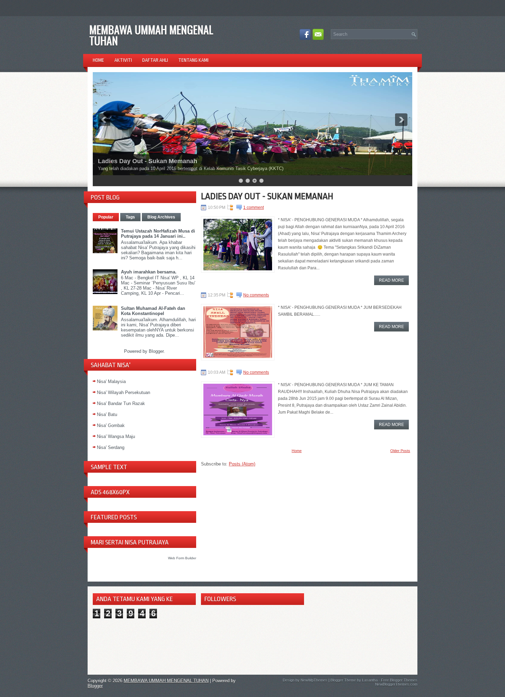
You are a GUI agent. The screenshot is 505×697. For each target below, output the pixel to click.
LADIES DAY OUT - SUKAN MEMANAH (267, 196)
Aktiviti (123, 60)
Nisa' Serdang (110, 447)
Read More (391, 280)
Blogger (156, 351)
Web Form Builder (182, 558)
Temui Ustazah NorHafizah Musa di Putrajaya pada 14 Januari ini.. (158, 233)
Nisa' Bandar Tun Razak (121, 403)
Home (98, 60)
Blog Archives (161, 217)
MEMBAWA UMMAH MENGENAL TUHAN (151, 34)
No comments (256, 295)
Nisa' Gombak (111, 425)
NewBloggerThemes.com (396, 684)
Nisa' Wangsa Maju (116, 436)
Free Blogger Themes (399, 680)
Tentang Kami (193, 60)
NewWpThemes (314, 680)
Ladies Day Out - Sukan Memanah (147, 161)
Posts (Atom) (242, 463)
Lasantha (370, 680)
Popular (105, 217)
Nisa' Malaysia (111, 381)
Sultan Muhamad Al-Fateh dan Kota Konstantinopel (153, 311)
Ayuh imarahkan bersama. (149, 271)
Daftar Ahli (155, 60)
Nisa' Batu (107, 414)
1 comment (253, 207)
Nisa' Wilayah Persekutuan (123, 392)
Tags (130, 217)
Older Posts (400, 451)
